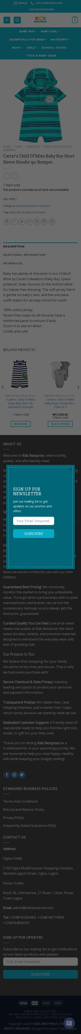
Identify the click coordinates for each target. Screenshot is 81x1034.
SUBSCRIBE (33, 533)
